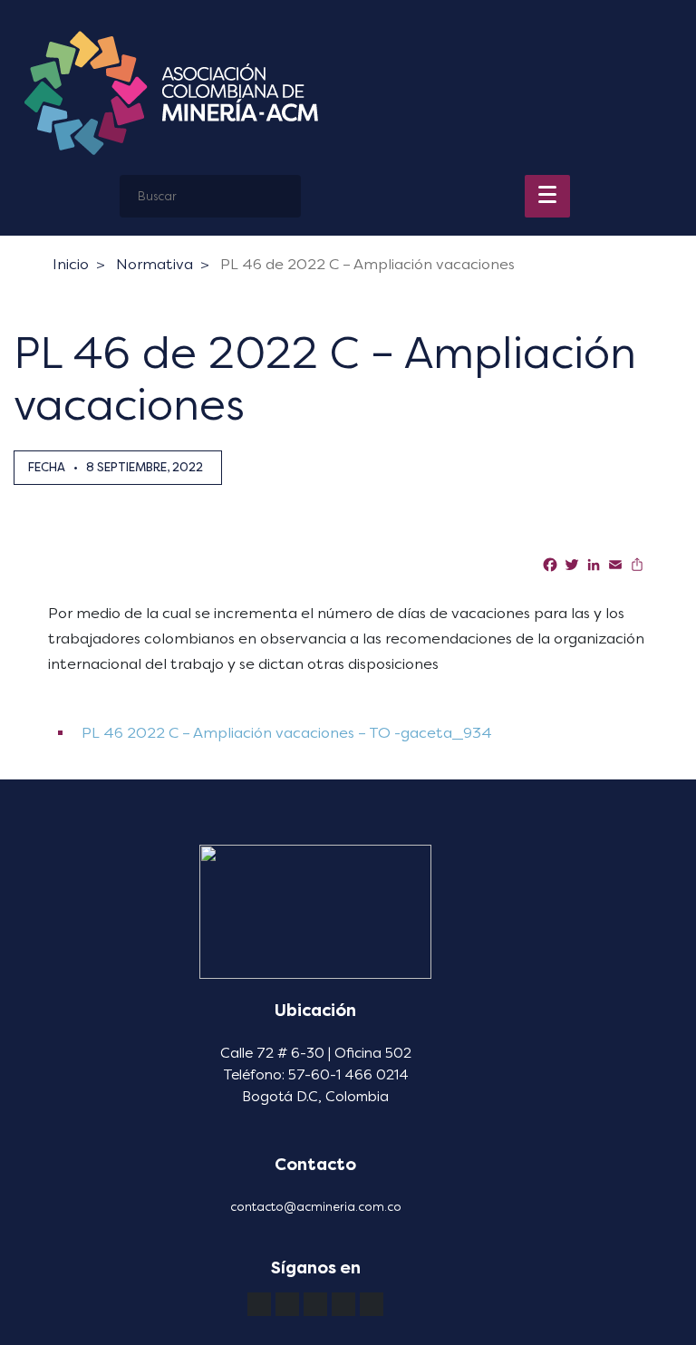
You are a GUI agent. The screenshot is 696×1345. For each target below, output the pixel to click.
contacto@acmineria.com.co (315, 1207)
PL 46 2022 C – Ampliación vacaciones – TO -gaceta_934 (285, 732)
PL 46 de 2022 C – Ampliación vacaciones (367, 264)
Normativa (154, 264)
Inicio (71, 264)
